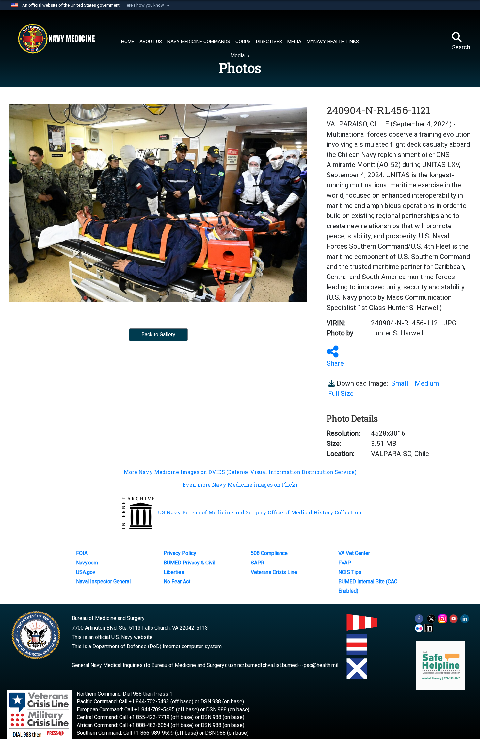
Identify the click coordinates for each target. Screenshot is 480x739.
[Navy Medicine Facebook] (419, 618)
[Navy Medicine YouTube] (453, 618)
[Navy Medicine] (56, 38)
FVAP (344, 563)
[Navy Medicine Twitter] (431, 618)
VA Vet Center (354, 553)
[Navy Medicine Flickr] (419, 628)
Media (238, 55)
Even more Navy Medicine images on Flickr (240, 484)
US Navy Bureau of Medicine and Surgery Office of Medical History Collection (259, 512)
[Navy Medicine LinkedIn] (464, 618)
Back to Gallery (158, 334)
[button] (147, 5)
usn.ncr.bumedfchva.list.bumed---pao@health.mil (283, 665)
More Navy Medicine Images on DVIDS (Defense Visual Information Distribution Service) (240, 471)
